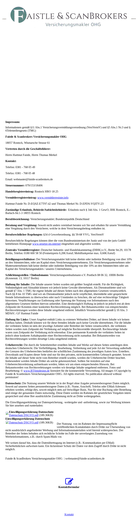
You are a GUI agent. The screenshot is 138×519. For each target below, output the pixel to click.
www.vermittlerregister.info (52, 197)
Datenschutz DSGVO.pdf (23, 415)
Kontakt (69, 514)
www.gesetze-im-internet (46, 243)
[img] (69, 17)
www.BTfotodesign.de (37, 370)
